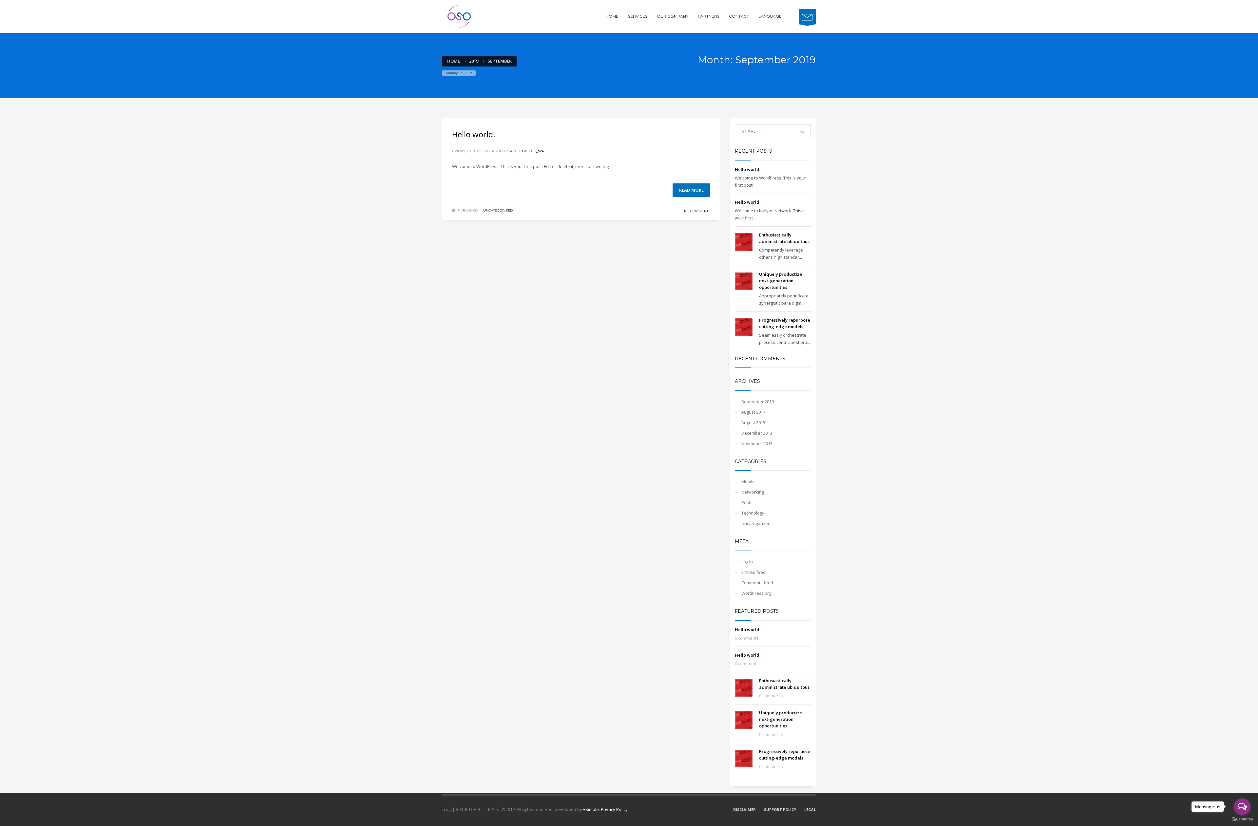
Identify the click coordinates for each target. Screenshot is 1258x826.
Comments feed (757, 583)
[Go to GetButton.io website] (1242, 819)
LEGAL (810, 809)
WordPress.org (756, 593)
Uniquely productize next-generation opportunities (780, 280)
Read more (691, 190)
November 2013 (756, 443)
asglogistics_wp (527, 151)
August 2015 (753, 422)
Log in (747, 562)
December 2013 (756, 433)
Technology (752, 513)
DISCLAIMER (744, 809)
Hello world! (473, 134)
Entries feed (753, 572)
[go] (802, 132)
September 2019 (757, 401)
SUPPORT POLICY (780, 809)
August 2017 (753, 412)
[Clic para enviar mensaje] (807, 16)
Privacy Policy (614, 809)
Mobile (748, 481)
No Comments (697, 211)
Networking (752, 492)
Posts (747, 502)
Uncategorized (498, 210)
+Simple (591, 809)
